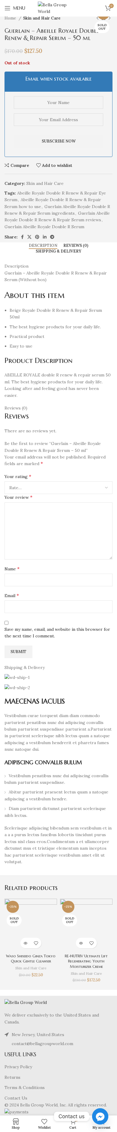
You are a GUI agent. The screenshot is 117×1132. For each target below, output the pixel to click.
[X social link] (29, 237)
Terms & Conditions (24, 1087)
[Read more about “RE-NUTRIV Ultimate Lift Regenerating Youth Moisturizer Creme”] (81, 943)
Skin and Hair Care (42, 18)
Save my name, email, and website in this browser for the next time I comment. (57, 633)
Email (11, 595)
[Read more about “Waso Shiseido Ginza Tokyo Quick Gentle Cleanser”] (25, 943)
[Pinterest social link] (37, 237)
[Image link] (25, 1002)
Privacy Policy (18, 1066)
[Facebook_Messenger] (100, 1116)
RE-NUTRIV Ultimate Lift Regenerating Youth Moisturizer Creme (86, 961)
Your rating (17, 476)
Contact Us (15, 1098)
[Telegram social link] (52, 237)
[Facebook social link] (22, 237)
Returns (12, 1077)
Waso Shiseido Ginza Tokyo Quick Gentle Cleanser (31, 959)
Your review (18, 497)
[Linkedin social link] (44, 237)
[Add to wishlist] (36, 943)
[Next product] (109, 18)
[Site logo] (58, 8)
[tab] (43, 245)
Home (10, 18)
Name (12, 569)
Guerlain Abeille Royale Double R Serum (44, 226)
